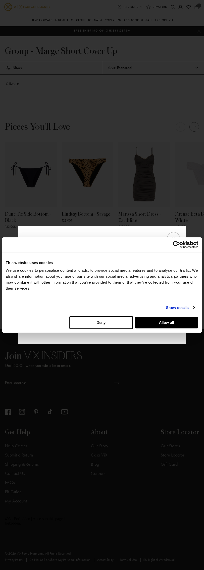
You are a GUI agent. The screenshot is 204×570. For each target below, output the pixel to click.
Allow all (166, 322)
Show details (177, 307)
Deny (101, 322)
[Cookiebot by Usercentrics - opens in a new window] (176, 244)
